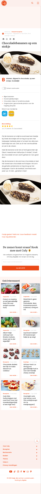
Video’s (5, 462)
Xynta (24, 480)
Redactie (7, 32)
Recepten (6, 449)
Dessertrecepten (17, 32)
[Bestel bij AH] (4, 113)
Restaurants (7, 452)
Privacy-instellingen (10, 465)
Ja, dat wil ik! (20, 268)
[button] (35, 446)
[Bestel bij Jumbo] (11, 113)
